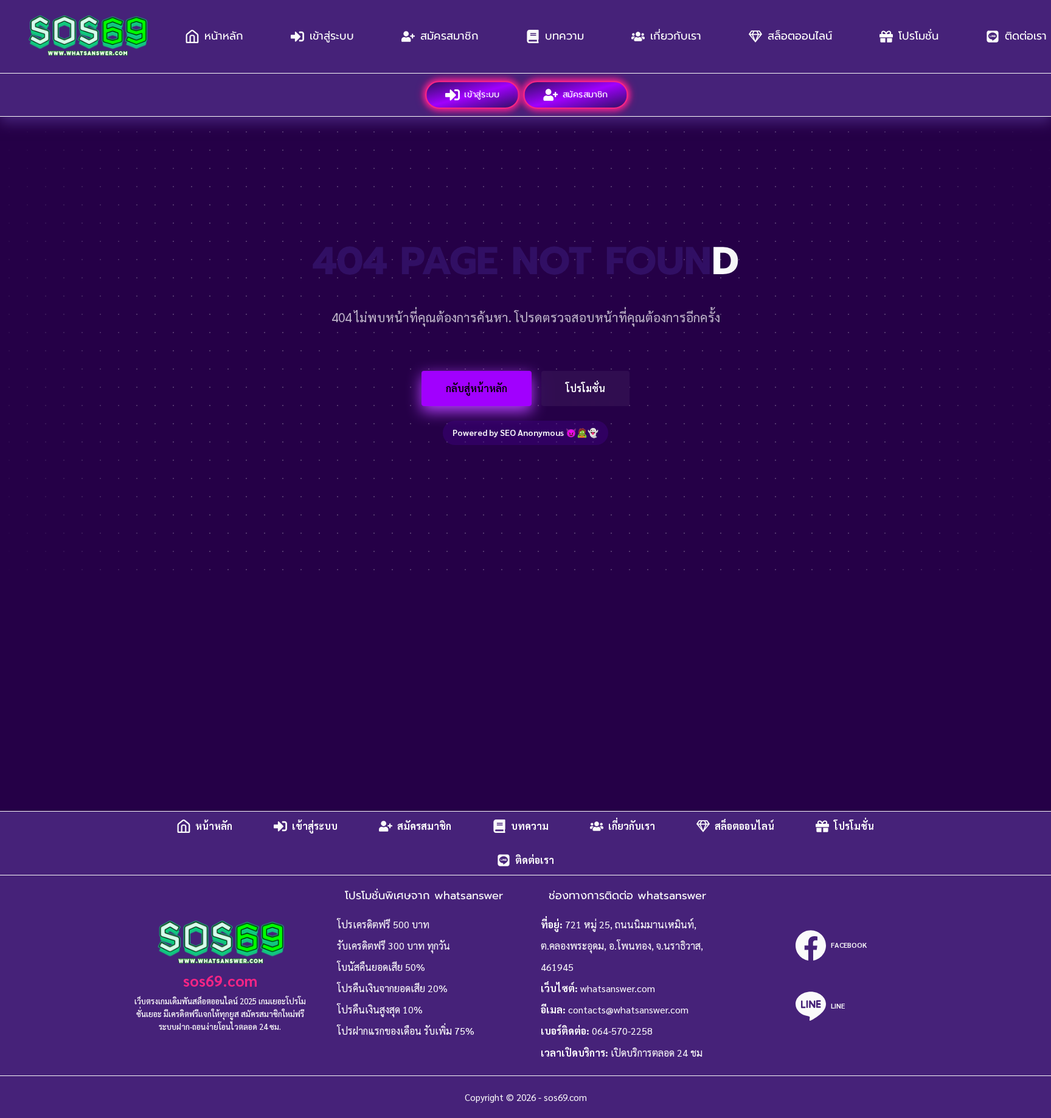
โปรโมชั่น (918, 35)
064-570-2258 (622, 1030)
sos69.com (220, 980)
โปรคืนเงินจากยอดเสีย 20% (392, 988)
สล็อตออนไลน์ (800, 35)
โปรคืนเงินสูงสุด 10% (380, 1009)
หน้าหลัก (223, 35)
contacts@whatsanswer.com (628, 1009)
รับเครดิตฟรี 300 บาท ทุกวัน (393, 945)
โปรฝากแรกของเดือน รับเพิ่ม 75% (405, 1030)
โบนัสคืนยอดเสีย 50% (381, 967)
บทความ (564, 35)
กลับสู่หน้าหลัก (476, 388)
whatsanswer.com (617, 988)
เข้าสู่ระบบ (332, 35)
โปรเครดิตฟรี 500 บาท (383, 924)
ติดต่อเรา (534, 860)
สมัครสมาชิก (449, 35)
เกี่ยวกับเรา (675, 35)
